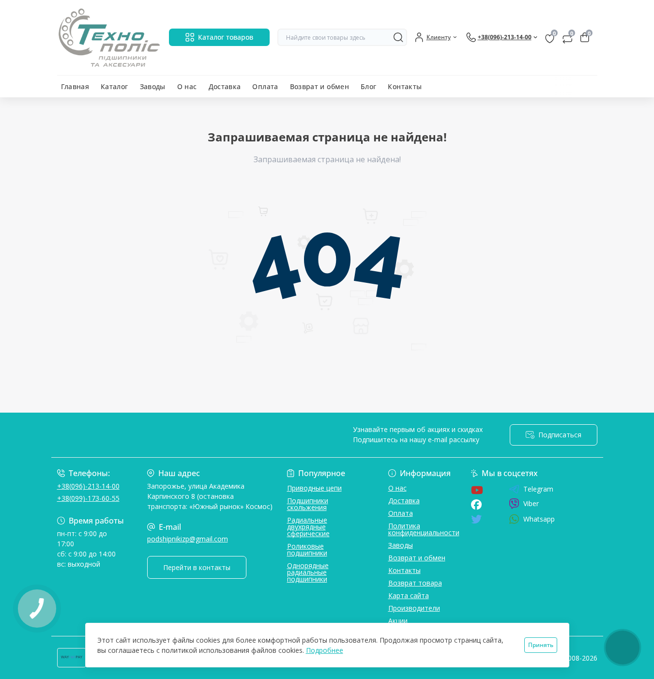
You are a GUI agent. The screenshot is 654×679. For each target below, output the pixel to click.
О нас (187, 86)
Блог (368, 86)
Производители (414, 608)
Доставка (225, 86)
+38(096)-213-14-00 (88, 486)
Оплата (265, 86)
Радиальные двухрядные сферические (308, 526)
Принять (540, 645)
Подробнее (324, 650)
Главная (75, 86)
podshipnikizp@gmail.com (187, 538)
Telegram (538, 489)
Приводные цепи (314, 488)
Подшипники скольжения (307, 504)
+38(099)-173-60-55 (88, 498)
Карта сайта (408, 595)
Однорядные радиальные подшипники (308, 572)
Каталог (114, 86)
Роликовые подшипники (307, 549)
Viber (531, 503)
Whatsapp (539, 519)
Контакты (405, 86)
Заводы (153, 86)
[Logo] (109, 37)
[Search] (398, 37)
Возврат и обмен (319, 86)
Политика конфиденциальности (423, 529)
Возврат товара (415, 582)
